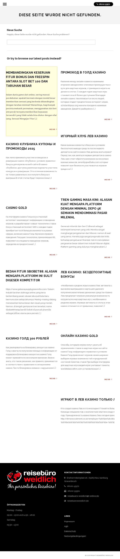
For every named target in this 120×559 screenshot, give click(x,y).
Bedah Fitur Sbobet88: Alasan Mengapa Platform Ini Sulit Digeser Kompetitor (31, 276)
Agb (66, 526)
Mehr (52, 129)
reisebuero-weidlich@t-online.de (83, 496)
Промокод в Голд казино (83, 72)
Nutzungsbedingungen (75, 536)
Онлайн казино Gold (79, 336)
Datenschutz (70, 531)
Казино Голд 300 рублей (27, 338)
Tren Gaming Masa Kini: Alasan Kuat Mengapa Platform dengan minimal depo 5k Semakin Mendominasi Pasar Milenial (86, 208)
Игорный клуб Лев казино (84, 136)
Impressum (69, 521)
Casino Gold (16, 208)
